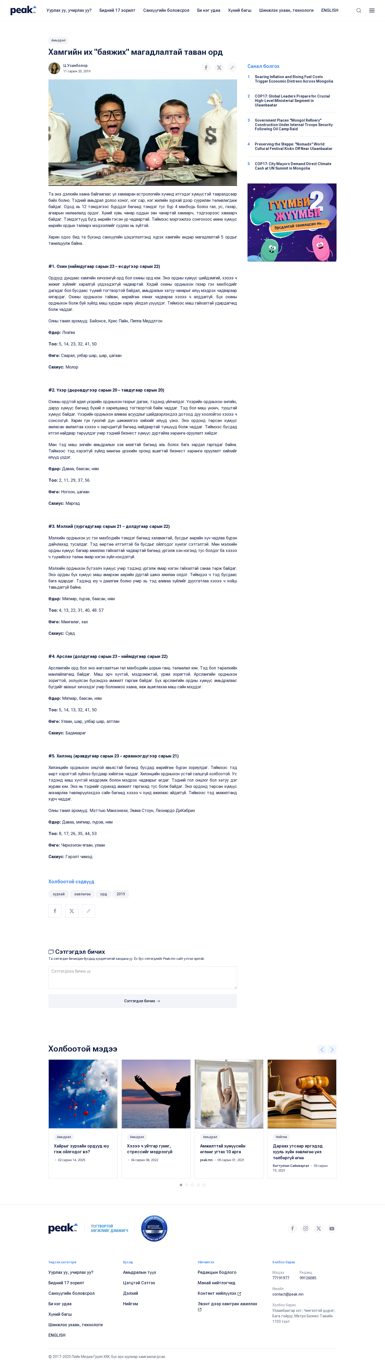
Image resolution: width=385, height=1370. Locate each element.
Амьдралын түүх (139, 1272)
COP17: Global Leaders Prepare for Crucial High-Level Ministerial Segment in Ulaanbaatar (292, 100)
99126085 (308, 1278)
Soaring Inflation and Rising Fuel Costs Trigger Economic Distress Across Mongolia (294, 79)
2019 (121, 894)
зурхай (59, 894)
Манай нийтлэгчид (216, 1282)
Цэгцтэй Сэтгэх (139, 1282)
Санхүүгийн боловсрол (166, 10)
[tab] (181, 1185)
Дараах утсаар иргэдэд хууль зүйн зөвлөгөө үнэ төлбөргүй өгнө (298, 1152)
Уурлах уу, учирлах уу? (69, 10)
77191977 (280, 1278)
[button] (358, 10)
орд (103, 894)
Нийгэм (281, 1137)
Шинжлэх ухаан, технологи (286, 10)
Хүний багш (239, 10)
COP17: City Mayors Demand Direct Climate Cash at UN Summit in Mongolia (293, 166)
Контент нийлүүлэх (217, 1293)
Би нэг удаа (208, 10)
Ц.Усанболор (75, 65)
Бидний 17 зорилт (117, 10)
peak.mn (206, 1160)
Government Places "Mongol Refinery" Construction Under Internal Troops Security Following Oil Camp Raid (294, 124)
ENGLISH (329, 10)
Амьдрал (58, 40)
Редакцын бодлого (217, 1272)
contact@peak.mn (288, 1294)
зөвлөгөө (82, 894)
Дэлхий (130, 1293)
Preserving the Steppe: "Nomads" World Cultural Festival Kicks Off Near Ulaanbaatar (294, 146)
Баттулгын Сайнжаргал (291, 1166)
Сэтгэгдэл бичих (140, 1001)
